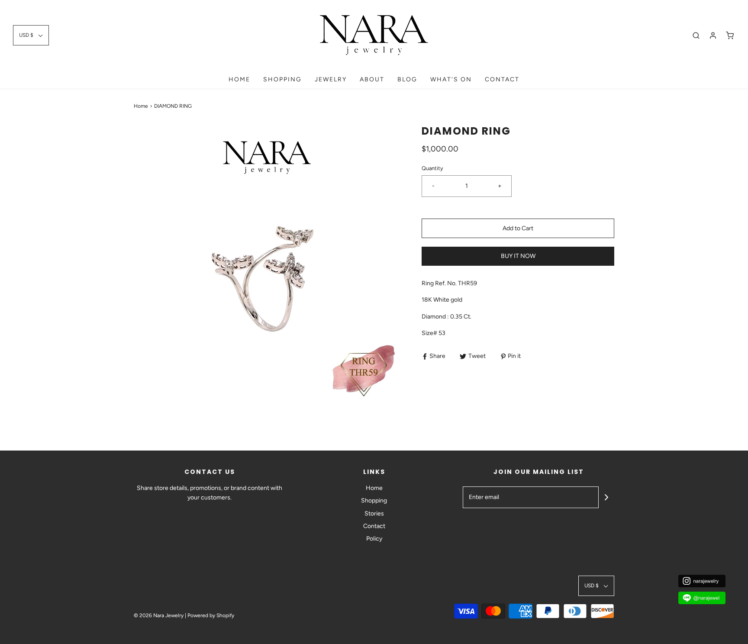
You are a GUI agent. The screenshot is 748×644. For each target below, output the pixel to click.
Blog (407, 79)
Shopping (374, 500)
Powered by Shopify (210, 615)
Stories (374, 513)
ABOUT (372, 79)
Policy (374, 538)
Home (141, 106)
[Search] (696, 35)
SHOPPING (282, 79)
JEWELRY (331, 79)
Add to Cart (518, 228)
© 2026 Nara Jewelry (159, 615)
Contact (502, 79)
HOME (239, 79)
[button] (31, 35)
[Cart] (730, 35)
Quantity (432, 168)
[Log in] (713, 35)
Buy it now (518, 256)
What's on (451, 79)
